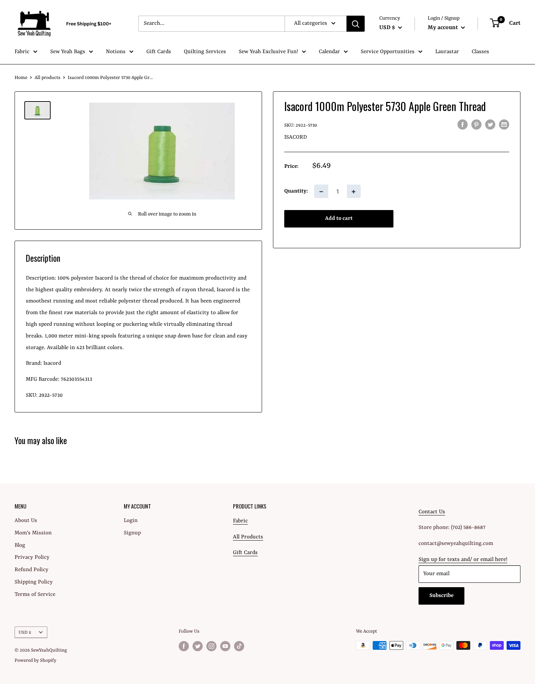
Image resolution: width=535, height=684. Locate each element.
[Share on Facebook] (462, 125)
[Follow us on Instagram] (211, 646)
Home (21, 77)
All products (47, 77)
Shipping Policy (34, 582)
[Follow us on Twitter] (198, 646)
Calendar (329, 52)
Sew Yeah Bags (67, 52)
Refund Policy (31, 570)
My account (443, 27)
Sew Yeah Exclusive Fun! (268, 52)
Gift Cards (158, 52)
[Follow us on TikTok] (239, 646)
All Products (248, 537)
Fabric (22, 52)
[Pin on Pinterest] (476, 125)
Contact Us (432, 512)
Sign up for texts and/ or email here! (463, 560)
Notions (116, 52)
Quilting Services (205, 52)
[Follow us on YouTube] (225, 646)
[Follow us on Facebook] (184, 646)
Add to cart (339, 219)
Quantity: (296, 191)
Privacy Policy (32, 557)
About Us (26, 521)
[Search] (355, 24)
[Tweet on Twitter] (490, 125)
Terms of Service (35, 595)
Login (131, 521)
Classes (480, 52)
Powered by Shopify (35, 660)
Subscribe (441, 596)
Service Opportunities (388, 52)
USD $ (25, 632)
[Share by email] (504, 125)
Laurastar (447, 52)
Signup (132, 533)
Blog (20, 545)
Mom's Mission (33, 533)
